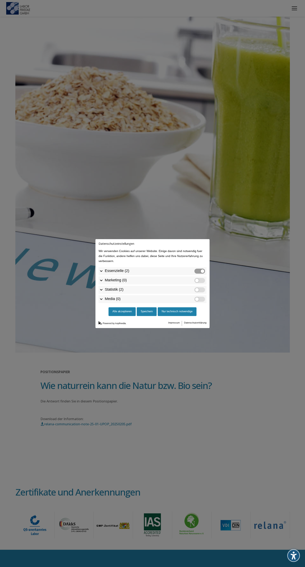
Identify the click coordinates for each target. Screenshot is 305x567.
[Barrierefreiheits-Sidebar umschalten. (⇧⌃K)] (293, 555)
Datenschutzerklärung (195, 322)
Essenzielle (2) (117, 270)
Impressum (174, 322)
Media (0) (113, 298)
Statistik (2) (114, 289)
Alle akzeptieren (122, 311)
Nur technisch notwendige (177, 311)
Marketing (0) (116, 280)
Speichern (147, 311)
